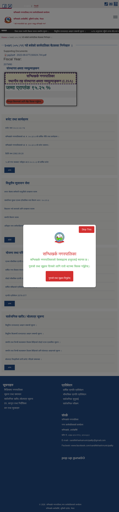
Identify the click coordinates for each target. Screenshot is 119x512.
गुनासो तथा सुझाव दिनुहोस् (59, 278)
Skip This (86, 229)
